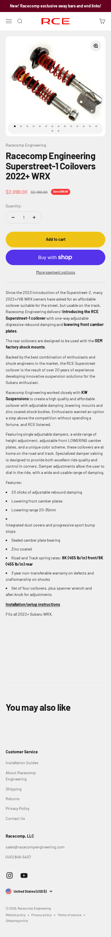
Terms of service (69, 915)
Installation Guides (22, 762)
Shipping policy (17, 920)
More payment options (55, 272)
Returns (13, 798)
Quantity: (14, 205)
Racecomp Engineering (26, 145)
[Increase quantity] (34, 217)
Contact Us (15, 818)
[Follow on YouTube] (24, 875)
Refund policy (16, 915)
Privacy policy (41, 915)
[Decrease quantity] (13, 217)
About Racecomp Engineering (21, 775)
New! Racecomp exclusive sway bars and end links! (55, 5)
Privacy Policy (17, 808)
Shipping (13, 788)
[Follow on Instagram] (9, 875)
